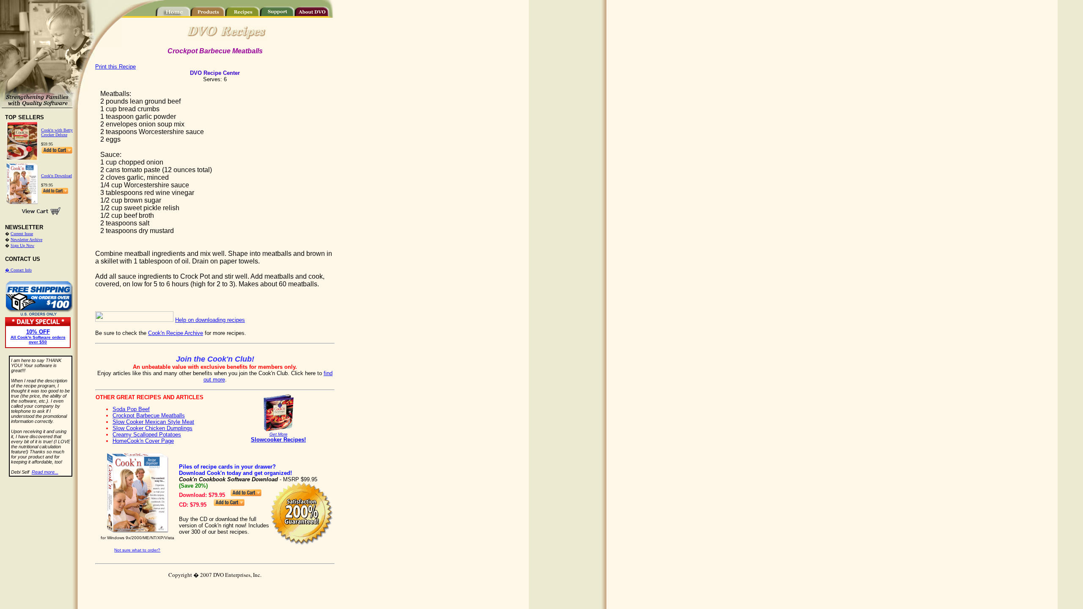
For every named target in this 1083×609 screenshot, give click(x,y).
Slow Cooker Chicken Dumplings (152, 428)
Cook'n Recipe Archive (175, 333)
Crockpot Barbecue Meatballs (149, 415)
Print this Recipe (115, 66)
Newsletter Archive (26, 239)
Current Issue (22, 233)
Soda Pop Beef (131, 409)
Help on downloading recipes (210, 320)
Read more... (45, 472)
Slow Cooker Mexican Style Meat (153, 422)
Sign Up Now (22, 245)
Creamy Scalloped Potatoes (147, 434)
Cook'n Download (56, 175)
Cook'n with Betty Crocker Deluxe (57, 132)
